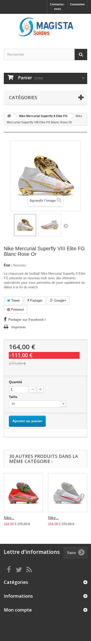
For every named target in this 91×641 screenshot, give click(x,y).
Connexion (77, 4)
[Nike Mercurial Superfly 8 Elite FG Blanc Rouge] (67, 492)
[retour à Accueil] (9, 116)
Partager (35, 300)
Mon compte (18, 610)
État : (8, 265)
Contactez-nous (57, 6)
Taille (13, 397)
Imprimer (18, 327)
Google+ (59, 300)
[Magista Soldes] (45, 27)
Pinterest (17, 309)
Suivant (65, 225)
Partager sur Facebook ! (27, 320)
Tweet (15, 300)
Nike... (9, 518)
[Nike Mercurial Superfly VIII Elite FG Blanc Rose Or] (25, 225)
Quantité (15, 382)
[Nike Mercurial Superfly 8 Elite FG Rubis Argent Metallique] (23, 492)
